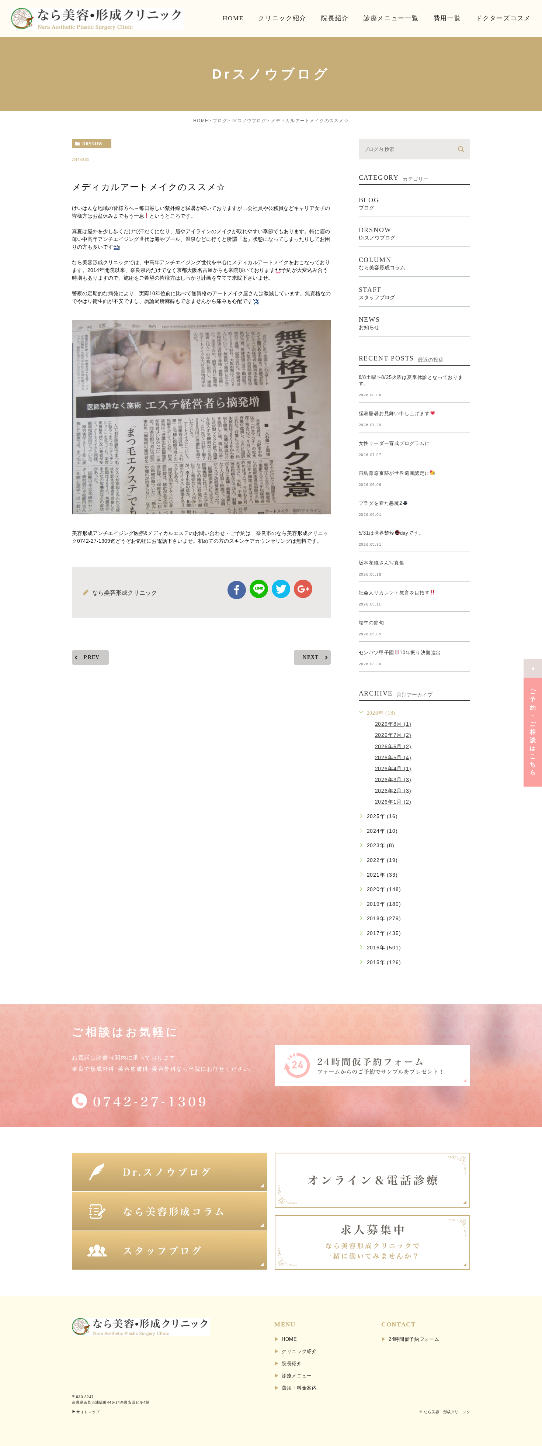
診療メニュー (297, 1375)
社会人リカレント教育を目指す (394, 593)
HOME (200, 120)
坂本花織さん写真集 (381, 563)
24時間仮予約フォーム (414, 1339)
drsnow (92, 143)
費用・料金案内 (299, 1388)
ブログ (220, 120)
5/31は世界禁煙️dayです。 (391, 533)
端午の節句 (371, 622)
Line (259, 589)
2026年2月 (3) (393, 790)
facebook (236, 590)
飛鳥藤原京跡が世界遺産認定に (394, 473)
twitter (281, 589)
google (303, 589)
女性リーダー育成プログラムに (394, 443)
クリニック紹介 (299, 1351)
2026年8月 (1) (393, 724)
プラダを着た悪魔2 (380, 503)
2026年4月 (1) (393, 768)
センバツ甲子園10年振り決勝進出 (400, 652)
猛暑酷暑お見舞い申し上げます (394, 413)
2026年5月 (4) (393, 757)
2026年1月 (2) (393, 802)
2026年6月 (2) (393, 746)
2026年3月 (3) (393, 779)
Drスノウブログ (249, 120)
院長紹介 (292, 1363)
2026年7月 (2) (393, 735)
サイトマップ (88, 1412)
